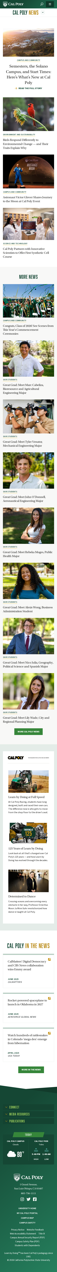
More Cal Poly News (28, 731)
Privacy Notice (17, 1230)
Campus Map (27, 1218)
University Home (27, 1208)
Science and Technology (15, 243)
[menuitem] (22, 1199)
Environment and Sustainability (19, 134)
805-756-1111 (28, 1193)
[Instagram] (22, 1199)
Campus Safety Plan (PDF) (27, 1241)
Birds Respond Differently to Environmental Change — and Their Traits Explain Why (25, 143)
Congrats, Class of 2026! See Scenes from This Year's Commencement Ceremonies (28, 329)
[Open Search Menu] (41, 4)
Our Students (10, 379)
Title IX (41, 1234)
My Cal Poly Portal (27, 1213)
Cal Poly (26, 12)
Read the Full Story (30, 88)
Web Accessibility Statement (23, 1234)
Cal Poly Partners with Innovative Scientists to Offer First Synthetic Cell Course (26, 252)
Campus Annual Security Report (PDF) (27, 1238)
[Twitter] (28, 1199)
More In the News (31, 1069)
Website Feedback (35, 1230)
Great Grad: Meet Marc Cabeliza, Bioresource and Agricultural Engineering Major (23, 389)
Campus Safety (27, 1222)
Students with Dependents (27, 1245)
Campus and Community (28, 60)
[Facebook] (35, 1199)
